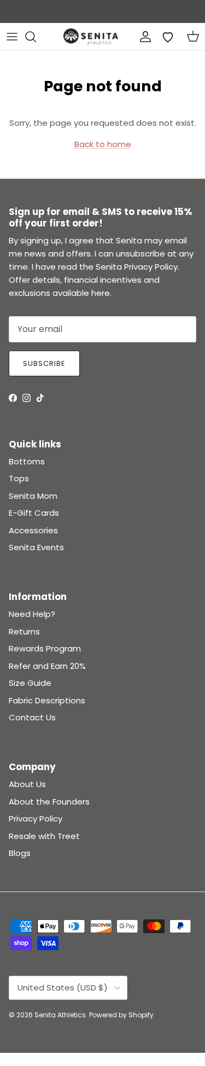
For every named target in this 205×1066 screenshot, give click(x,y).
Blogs (20, 853)
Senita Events (36, 547)
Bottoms (27, 461)
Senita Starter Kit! (143, 13)
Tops (19, 478)
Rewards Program (45, 648)
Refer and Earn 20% (47, 666)
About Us (27, 784)
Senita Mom (33, 496)
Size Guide (30, 683)
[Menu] (12, 37)
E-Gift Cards (34, 513)
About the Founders (49, 801)
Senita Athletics (60, 1015)
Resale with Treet (44, 836)
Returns (24, 631)
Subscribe (44, 363)
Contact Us (32, 717)
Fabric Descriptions (47, 700)
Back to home (102, 144)
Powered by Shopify (121, 1015)
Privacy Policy (35, 818)
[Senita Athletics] (90, 36)
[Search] (36, 37)
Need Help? (32, 614)
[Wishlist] (167, 36)
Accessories (33, 530)
